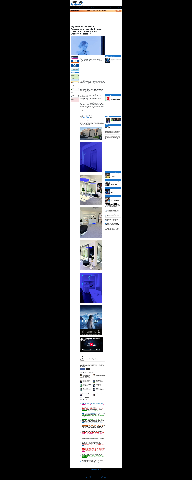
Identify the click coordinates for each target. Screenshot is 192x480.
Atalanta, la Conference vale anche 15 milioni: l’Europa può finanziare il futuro (95, 462)
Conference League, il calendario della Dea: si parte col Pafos (93, 444)
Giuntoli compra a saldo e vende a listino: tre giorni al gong (94, 433)
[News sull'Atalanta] (77, 3)
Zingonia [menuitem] (87, 7)
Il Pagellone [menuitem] (93, 7)
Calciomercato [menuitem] (99, 7)
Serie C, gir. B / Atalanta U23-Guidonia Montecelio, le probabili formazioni (98, 425)
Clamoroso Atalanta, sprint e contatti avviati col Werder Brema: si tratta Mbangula (99, 415)
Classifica (73, 72)
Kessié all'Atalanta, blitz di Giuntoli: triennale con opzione (92, 421)
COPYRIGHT (107, 471)
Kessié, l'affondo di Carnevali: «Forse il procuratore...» (91, 443)
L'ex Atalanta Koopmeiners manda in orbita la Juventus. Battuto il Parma (94, 438)
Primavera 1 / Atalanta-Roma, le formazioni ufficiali (92, 408)
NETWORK (85, 471)
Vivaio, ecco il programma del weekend (89, 461)
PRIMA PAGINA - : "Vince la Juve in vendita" (91, 427)
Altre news (83, 358)
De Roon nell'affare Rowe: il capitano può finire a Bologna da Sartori (97, 456)
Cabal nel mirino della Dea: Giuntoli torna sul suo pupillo (94, 410)
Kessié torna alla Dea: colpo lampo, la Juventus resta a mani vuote (95, 449)
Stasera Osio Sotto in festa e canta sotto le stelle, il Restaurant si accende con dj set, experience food (85, 376)
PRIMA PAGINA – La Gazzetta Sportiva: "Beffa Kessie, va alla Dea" (93, 426)
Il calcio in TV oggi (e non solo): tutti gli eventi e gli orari (100, 389)
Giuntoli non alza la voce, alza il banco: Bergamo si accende (114, 131)
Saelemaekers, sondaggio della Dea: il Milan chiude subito (92, 431)
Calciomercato (108, 188)
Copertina (107, 56)
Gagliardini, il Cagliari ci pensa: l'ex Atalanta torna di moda (92, 454)
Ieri (108, 126)
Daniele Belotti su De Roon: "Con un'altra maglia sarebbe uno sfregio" (94, 450)
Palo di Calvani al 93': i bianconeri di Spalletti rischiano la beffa (115, 183)
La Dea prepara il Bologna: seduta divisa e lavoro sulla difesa (94, 445)
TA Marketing (108, 95)
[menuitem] (120, 7)
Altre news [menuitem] (106, 7)
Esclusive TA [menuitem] (81, 7)
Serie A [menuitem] (76, 7)
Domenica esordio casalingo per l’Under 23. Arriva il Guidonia (92, 460)
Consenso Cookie (93, 469)
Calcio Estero (108, 172)
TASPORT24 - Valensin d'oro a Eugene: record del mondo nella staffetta (116, 199)
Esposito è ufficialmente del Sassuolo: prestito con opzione (92, 453)
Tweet (88, 368)
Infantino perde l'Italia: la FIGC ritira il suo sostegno (100, 385)
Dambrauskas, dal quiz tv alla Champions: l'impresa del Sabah (86, 385)
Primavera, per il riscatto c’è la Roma (88, 459)
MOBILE (101, 471)
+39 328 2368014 (85, 117)
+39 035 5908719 (86, 116)
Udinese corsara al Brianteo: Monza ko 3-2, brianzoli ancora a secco (94, 439)
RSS (103, 471)
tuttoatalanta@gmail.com (107, 475)
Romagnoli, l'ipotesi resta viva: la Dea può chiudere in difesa (95, 447)
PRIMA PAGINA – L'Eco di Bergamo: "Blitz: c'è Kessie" (91, 428)
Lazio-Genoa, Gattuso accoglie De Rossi (89, 407)
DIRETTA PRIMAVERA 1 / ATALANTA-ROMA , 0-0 (96, 403)
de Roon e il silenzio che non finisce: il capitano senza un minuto (95, 451)
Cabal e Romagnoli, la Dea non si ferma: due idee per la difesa (96, 419)
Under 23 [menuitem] (117, 7)
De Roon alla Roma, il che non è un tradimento (94, 404)
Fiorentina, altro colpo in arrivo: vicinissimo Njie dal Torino (92, 409)
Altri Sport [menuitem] (112, 7)
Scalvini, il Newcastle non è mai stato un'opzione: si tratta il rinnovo (96, 457)
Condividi (83, 368)
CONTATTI (97, 471)
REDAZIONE (89, 471)
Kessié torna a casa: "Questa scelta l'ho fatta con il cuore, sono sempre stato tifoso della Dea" (100, 413)
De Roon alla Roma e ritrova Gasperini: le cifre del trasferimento (114, 127)
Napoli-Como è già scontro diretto (88, 416)
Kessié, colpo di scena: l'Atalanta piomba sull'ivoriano (94, 455)
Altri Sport (108, 196)
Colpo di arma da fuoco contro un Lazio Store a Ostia (100, 381)
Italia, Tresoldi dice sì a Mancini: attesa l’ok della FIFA (100, 375)
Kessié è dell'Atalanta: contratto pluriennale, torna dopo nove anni (95, 448)
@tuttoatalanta (95, 359)
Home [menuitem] (72, 7)
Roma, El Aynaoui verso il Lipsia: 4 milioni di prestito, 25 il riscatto (93, 414)
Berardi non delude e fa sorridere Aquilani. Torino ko (91, 442)
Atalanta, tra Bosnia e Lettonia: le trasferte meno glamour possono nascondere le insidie (97, 463)
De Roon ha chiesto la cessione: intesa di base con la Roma (94, 432)
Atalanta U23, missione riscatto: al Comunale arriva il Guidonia (93, 420)
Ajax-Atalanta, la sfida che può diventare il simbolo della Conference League (95, 465)
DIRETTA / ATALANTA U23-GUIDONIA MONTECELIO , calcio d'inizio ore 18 (101, 422)
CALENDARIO (93, 471)
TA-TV (107, 180)
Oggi (106, 126)
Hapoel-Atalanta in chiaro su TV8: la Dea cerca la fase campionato (100, 395)
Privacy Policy (99, 469)
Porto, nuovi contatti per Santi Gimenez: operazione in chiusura (116, 175)
